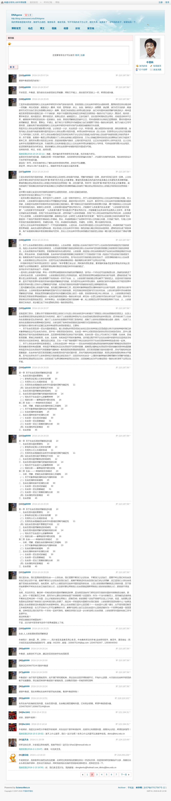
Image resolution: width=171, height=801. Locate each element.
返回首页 (34, 2)
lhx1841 (26, 712)
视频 (54, 28)
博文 (42, 28)
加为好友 (143, 66)
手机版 (131, 787)
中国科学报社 (28, 791)
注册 (161, 2)
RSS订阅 (48, 2)
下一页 (124, 774)
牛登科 (149, 62)
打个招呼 (143, 69)
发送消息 (157, 69)
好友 (77, 28)
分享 (30, 15)
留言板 (90, 28)
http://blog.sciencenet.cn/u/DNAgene (27, 18)
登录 (167, 2)
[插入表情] (10, 43)
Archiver (122, 787)
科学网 (139, 787)
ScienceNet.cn (23, 787)
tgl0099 (27, 75)
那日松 (26, 755)
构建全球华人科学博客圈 (15, 2)
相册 (66, 28)
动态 (30, 28)
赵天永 (26, 739)
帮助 (57, 2)
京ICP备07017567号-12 (154, 787)
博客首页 (16, 28)
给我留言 (157, 66)
